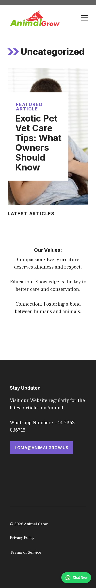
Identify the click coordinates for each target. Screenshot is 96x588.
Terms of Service (25, 552)
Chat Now (80, 577)
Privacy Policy (22, 537)
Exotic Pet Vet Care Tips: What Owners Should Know (38, 143)
